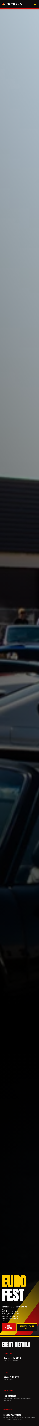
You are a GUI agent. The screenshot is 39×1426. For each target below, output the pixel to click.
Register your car (27, 1327)
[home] (17, 5)
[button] (34, 4)
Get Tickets (8, 1327)
